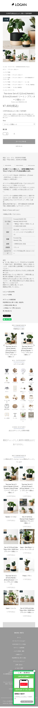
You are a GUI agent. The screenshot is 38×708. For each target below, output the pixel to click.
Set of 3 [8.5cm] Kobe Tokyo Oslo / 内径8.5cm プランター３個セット (27, 610)
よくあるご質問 (19, 668)
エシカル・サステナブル (8, 66)
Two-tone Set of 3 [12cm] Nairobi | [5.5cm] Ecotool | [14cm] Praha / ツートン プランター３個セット (11, 351)
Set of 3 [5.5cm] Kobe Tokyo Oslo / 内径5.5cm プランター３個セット (11, 549)
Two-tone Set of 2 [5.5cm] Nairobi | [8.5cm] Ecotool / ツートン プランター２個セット (11, 580)
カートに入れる (21, 141)
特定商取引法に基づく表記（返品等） (13, 302)
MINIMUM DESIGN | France (23, 66)
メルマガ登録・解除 (19, 651)
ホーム (19, 637)
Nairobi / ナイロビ (10, 517)
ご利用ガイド (19, 654)
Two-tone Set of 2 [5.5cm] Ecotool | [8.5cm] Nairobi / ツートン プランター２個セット (27, 350)
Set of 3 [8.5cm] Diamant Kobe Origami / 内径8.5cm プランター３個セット (27, 520)
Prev (4, 55)
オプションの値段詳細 (9, 299)
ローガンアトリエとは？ (19, 641)
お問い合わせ (19, 664)
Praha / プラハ (27, 576)
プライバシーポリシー (19, 661)
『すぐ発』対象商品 (29, 84)
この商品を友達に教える (10, 305)
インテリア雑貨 (6, 72)
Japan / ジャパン (11, 608)
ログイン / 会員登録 (19, 647)
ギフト (4, 69)
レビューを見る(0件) (9, 291)
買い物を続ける (7, 311)
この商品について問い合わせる (12, 308)
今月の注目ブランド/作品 (19, 644)
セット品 (27, 82)
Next (34, 55)
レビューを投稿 (7, 294)
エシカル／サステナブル (8, 90)
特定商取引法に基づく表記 (19, 657)
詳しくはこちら (27, 701)
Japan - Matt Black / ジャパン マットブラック (27, 548)
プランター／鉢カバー (13, 69)
